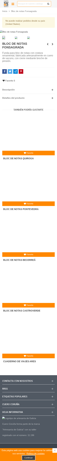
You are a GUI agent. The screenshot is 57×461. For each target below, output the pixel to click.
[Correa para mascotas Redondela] (52, 44)
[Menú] (13, 4)
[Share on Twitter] (10, 71)
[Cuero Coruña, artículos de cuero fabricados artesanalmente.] (6, 3)
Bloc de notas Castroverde (21, 310)
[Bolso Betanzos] (47, 44)
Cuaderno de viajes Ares (19, 361)
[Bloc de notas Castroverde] (28, 285)
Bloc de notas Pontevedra (21, 209)
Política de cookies (36, 453)
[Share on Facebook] (4, 71)
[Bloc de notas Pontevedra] (28, 183)
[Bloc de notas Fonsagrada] (14, 31)
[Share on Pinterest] (21, 71)
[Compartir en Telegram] (15, 71)
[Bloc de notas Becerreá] (28, 234)
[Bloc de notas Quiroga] (28, 133)
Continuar (28, 458)
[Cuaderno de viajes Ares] (28, 336)
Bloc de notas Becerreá (19, 260)
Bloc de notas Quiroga (18, 158)
